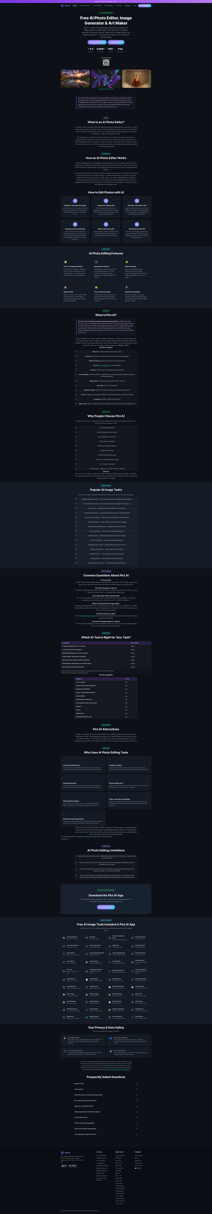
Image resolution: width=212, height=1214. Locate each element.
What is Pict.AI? (79, 1083)
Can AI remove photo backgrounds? (85, 1128)
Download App (139, 1155)
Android (74, 1165)
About (136, 1158)
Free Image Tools (120, 1155)
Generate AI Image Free (97, 42)
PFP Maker (118, 1158)
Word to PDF (119, 1178)
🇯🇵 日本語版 (138, 1168)
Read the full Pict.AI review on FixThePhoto (117, 1069)
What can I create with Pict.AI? (84, 1106)
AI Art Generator (97, 5)
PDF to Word (119, 1163)
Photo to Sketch (120, 1198)
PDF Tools (118, 1160)
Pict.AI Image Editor (116, 42)
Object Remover (120, 1186)
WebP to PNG (119, 1183)
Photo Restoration (120, 1188)
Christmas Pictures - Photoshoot (101, 1179)
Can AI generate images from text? (85, 1134)
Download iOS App (107, 907)
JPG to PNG (119, 1180)
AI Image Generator (84, 5)
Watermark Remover (101, 1170)
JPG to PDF (119, 1165)
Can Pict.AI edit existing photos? (84, 1123)
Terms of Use (138, 1165)
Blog (135, 5)
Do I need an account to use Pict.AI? (85, 1100)
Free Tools (118, 5)
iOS (65, 1165)
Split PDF (118, 1173)
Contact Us (138, 1160)
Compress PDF (119, 1168)
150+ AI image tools (104, 365)
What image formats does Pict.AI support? (87, 1112)
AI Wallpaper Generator (102, 1165)
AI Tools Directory (101, 1155)
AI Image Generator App (106, 89)
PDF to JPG (119, 1175)
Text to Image (119, 1196)
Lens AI (88, 836)
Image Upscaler (100, 1173)
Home (74, 5)
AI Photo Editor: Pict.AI (88, 616)
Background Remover (102, 1168)
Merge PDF (118, 1170)
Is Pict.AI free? (79, 1089)
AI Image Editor (109, 5)
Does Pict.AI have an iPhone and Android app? (89, 1095)
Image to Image (120, 1193)
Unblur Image (119, 1203)
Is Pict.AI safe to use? (81, 1117)
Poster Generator (120, 1201)
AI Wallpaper (127, 5)
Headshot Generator (101, 1175)
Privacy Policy (138, 1163)
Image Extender (120, 1191)
